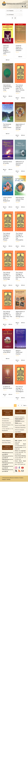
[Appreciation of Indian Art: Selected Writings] (20, 112)
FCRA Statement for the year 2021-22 (7, 456)
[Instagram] (16, 468)
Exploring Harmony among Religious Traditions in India (6, 49)
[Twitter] (16, 471)
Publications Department (20, 427)
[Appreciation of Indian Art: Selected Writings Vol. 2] (20, 299)
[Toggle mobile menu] (25, 6)
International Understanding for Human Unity (7, 87)
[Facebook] (19, 468)
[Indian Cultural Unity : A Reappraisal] (7, 185)
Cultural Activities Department (18, 420)
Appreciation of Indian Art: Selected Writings (20, 126)
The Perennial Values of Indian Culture (7, 125)
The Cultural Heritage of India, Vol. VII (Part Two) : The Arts (7, 315)
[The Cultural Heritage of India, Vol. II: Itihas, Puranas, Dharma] (20, 73)
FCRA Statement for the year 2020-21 (7, 453)
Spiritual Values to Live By (7, 162)
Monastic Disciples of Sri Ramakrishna (7, 425)
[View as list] (15, 18)
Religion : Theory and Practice (19, 352)
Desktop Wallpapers (6, 440)
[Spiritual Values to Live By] (7, 149)
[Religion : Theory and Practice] (20, 339)
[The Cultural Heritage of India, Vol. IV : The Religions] (20, 374)
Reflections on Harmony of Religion (20, 163)
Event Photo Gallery (6, 442)
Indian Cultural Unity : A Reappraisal (7, 199)
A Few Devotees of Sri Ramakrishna (7, 429)
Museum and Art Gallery (20, 425)
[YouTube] (22, 468)
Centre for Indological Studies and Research (20, 417)
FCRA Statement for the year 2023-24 (7, 463)
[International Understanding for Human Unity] (7, 73)
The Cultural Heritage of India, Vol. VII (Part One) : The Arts (20, 276)
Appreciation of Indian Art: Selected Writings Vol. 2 (20, 314)
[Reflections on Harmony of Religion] (20, 149)
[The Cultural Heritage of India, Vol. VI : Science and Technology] (7, 260)
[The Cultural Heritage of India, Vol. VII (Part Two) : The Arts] (7, 299)
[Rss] (19, 471)
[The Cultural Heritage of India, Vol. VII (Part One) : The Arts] (20, 260)
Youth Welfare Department (18, 432)
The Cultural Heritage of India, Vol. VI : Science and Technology (7, 276)
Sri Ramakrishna (5, 418)
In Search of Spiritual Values (7, 387)
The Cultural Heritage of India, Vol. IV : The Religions (20, 389)
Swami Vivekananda (6, 422)
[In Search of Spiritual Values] (7, 374)
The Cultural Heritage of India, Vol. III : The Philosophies (20, 237)
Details (8, 59)
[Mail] (22, 471)
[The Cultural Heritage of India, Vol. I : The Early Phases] (7, 221)
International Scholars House (19, 422)
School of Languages (19, 429)
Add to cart (5, 97)
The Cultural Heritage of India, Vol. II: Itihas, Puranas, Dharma (20, 88)
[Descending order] (21, 10)
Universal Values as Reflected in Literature (19, 48)
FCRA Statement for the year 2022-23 (7, 460)
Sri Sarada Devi (5, 420)
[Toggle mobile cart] (22, 6)
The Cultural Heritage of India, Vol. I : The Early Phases (6, 237)
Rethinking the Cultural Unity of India (20, 199)
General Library (18, 423)
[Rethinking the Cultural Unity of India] (20, 185)
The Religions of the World (7, 351)
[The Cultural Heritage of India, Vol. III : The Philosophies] (20, 221)
